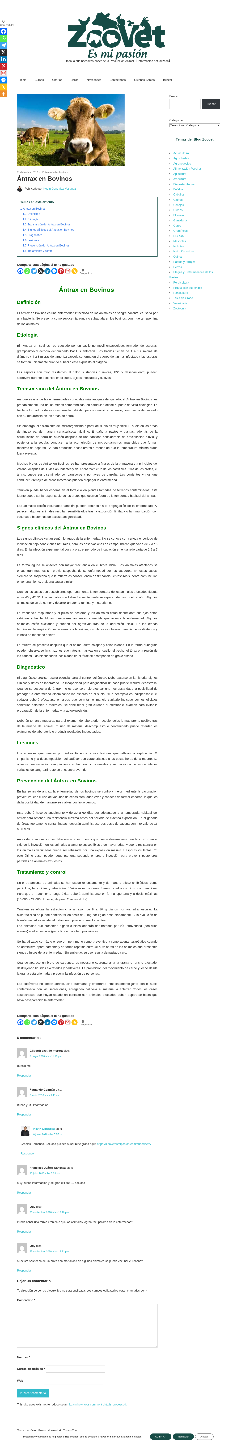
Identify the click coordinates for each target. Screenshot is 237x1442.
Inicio (22, 80)
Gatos (177, 225)
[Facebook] (20, 271)
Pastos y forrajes (184, 262)
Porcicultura (181, 282)
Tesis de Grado (183, 298)
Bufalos (178, 189)
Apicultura (179, 174)
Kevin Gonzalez (44, 1128)
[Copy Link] (74, 271)
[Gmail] (68, 271)
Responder (24, 1075)
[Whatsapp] (27, 271)
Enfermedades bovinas (55, 172)
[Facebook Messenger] (54, 271)
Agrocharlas (181, 158)
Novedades (94, 80)
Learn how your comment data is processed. (98, 1404)
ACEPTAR (160, 1436)
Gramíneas (180, 230)
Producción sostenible (187, 287)
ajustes (137, 1436)
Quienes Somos (144, 80)
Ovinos (178, 256)
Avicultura (179, 179)
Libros (74, 80)
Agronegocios (182, 163)
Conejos (178, 205)
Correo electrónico (31, 1369)
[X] (41, 271)
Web (20, 1380)
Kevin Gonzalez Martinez (59, 188)
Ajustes (204, 1436)
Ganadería (180, 220)
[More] (3, 93)
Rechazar (183, 1436)
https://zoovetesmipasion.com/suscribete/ (124, 1144)
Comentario (26, 1300)
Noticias (178, 246)
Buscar (167, 80)
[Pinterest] (61, 271)
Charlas (57, 80)
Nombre (23, 1357)
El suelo (178, 215)
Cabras (178, 199)
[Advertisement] (194, 372)
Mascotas (179, 241)
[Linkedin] (47, 271)
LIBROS (178, 236)
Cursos (39, 80)
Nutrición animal (183, 251)
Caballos (179, 194)
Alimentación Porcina (187, 168)
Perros (177, 267)
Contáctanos (117, 80)
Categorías (176, 120)
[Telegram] (34, 271)
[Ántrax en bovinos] (71, 166)
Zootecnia (179, 308)
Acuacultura (181, 153)
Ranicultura (180, 292)
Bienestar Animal (184, 184)
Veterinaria (180, 303)
